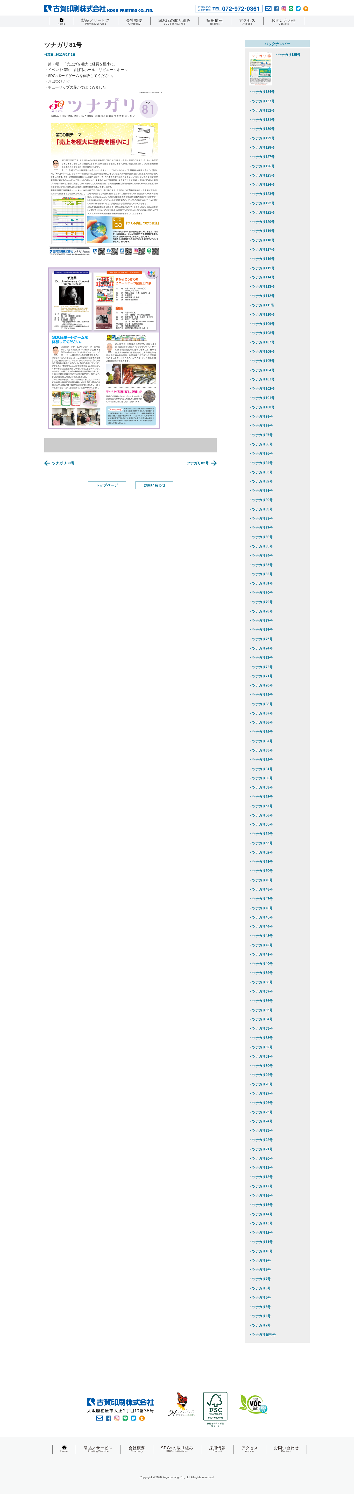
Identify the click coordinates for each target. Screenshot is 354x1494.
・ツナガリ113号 (261, 286)
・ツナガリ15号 (261, 1205)
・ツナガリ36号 (261, 1001)
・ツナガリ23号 (261, 1130)
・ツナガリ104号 (261, 370)
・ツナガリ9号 (260, 1260)
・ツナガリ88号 (261, 519)
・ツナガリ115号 (261, 268)
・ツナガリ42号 (261, 945)
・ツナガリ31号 (261, 1056)
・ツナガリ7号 (260, 1279)
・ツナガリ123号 (261, 194)
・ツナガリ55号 (261, 824)
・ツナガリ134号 (261, 92)
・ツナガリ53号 (261, 843)
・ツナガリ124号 (261, 184)
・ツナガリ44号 (261, 926)
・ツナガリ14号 (261, 1214)
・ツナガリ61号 (261, 769)
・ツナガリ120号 (261, 222)
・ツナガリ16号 (261, 1195)
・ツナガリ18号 (261, 1177)
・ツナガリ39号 (261, 973)
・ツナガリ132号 (261, 110)
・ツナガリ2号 (260, 1325)
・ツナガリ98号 (261, 426)
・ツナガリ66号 (261, 722)
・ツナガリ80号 (261, 593)
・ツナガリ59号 (261, 787)
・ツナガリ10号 (261, 1251)
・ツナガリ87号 (261, 528)
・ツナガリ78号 (261, 611)
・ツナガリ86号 (261, 537)
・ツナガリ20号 (261, 1158)
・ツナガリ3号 (260, 1307)
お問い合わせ (283, 21)
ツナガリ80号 (63, 463)
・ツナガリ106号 (261, 351)
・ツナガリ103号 (261, 379)
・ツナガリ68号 (261, 704)
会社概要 (134, 21)
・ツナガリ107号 (261, 342)
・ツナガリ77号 (261, 621)
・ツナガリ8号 (260, 1270)
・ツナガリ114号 (261, 277)
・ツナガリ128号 (261, 147)
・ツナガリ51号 (261, 862)
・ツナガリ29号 (261, 1075)
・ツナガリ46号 (261, 908)
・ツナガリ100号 (261, 407)
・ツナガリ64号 (261, 741)
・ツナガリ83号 (261, 565)
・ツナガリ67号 (261, 713)
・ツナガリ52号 (261, 852)
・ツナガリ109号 (261, 324)
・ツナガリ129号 (261, 138)
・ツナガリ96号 (261, 444)
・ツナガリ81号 (261, 583)
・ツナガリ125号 (261, 175)
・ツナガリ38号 (261, 982)
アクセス (247, 21)
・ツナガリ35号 (261, 1010)
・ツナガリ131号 (261, 120)
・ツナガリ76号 (261, 630)
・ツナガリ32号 (261, 1047)
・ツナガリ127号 (261, 157)
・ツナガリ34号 (261, 1019)
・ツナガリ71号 (261, 676)
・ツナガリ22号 (261, 1140)
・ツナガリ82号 (261, 574)
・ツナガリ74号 (261, 648)
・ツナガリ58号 (261, 797)
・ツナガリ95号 (261, 454)
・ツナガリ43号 (261, 936)
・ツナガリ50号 (261, 871)
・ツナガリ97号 (261, 435)
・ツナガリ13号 (261, 1223)
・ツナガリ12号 (261, 1233)
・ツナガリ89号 (261, 509)
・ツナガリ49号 (261, 880)
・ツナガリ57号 (261, 806)
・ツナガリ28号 (261, 1084)
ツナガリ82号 (198, 463)
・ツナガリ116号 (261, 259)
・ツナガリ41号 (261, 954)
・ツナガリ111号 (261, 305)
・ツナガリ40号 (261, 964)
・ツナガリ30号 (261, 1066)
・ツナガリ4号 (260, 1316)
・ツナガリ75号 (261, 639)
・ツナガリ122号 (261, 203)
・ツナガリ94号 (261, 463)
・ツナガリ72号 (261, 667)
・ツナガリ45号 (261, 917)
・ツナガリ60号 (261, 778)
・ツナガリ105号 (261, 361)
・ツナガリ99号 (261, 416)
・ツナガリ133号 (261, 101)
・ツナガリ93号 (261, 472)
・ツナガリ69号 (261, 695)
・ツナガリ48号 (261, 889)
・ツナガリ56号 (261, 815)
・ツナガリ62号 (261, 760)
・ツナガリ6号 (260, 1288)
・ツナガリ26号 (261, 1103)
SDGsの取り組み (174, 21)
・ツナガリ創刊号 (262, 1335)
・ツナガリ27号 (261, 1093)
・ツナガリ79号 (261, 602)
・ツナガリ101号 (261, 398)
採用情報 (215, 21)
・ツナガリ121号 (261, 212)
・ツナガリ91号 (261, 491)
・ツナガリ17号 (261, 1186)
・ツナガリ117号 (261, 249)
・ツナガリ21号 (261, 1149)
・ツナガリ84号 (261, 556)
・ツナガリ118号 (261, 240)
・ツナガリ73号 (261, 658)
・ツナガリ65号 (261, 732)
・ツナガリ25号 (261, 1112)
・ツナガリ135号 (287, 55)
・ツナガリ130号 (261, 129)
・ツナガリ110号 (261, 314)
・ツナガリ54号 (261, 834)
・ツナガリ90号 (261, 500)
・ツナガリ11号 (261, 1242)
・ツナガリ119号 (261, 231)
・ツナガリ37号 (261, 991)
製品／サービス (95, 21)
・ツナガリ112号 (261, 296)
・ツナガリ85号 (261, 546)
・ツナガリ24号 (261, 1121)
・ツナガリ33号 (261, 1028)
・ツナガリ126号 (261, 166)
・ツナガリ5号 (260, 1298)
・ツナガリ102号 (261, 389)
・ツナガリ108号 (261, 333)
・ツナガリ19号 (261, 1168)
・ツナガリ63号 (261, 750)
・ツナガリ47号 (261, 899)
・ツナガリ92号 (261, 481)
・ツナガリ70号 (261, 685)
